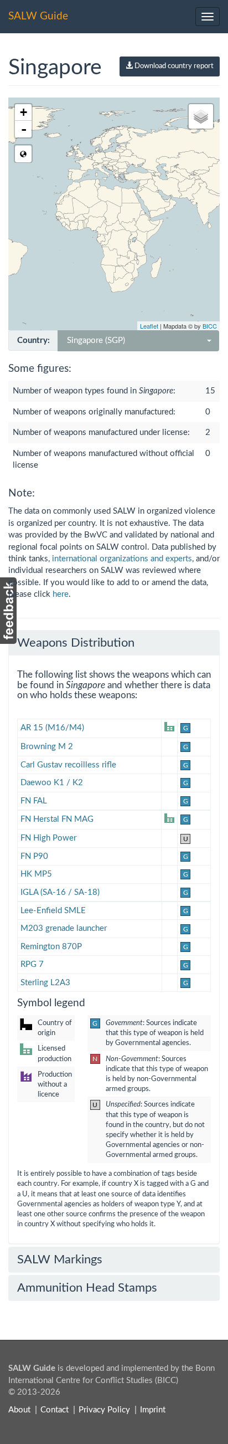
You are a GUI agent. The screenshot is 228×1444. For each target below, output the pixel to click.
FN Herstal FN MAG (57, 819)
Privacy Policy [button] (104, 1410)
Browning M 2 (46, 747)
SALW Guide (38, 16)
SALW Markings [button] (59, 1259)
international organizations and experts (122, 559)
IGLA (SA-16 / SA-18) (60, 892)
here (61, 594)
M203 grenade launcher (63, 928)
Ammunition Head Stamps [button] (87, 1288)
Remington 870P (51, 947)
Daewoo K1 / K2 (51, 783)
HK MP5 (36, 874)
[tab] (114, 643)
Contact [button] (54, 1410)
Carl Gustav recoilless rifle (68, 765)
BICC (210, 325)
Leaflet (149, 325)
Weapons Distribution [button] (75, 643)
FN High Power (48, 838)
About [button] (19, 1410)
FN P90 (34, 856)
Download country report (173, 66)
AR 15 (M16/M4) (52, 728)
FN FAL (33, 801)
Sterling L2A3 (45, 983)
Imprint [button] (152, 1410)
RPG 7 (32, 964)
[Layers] (201, 116)
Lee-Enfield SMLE (53, 911)
